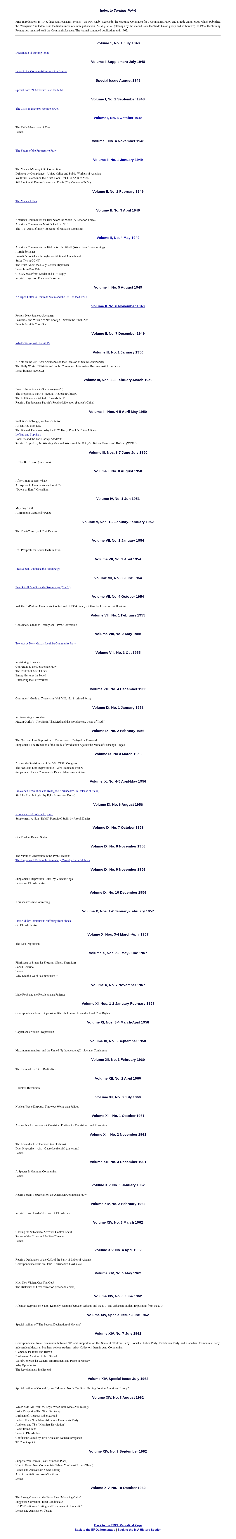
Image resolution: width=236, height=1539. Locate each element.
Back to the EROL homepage (95, 1529)
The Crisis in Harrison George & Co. (37, 108)
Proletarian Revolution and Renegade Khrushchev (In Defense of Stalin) (57, 791)
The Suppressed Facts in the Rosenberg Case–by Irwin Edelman (52, 860)
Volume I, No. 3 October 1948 (118, 118)
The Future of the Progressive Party (36, 150)
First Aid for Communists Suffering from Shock (43, 921)
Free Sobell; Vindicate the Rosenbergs (37, 569)
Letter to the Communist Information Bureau (41, 71)
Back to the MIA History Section (139, 1529)
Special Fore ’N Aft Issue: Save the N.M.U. (40, 90)
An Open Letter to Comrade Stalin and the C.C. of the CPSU (51, 297)
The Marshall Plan (26, 201)
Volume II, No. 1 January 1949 (118, 160)
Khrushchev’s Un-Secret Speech (34, 814)
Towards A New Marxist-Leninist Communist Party (45, 643)
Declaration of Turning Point (32, 52)
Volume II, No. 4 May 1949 (118, 238)
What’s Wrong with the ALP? (32, 343)
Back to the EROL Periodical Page (118, 1525)
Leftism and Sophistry (28, 434)
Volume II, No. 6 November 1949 (118, 306)
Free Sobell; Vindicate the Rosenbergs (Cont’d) (42, 587)
